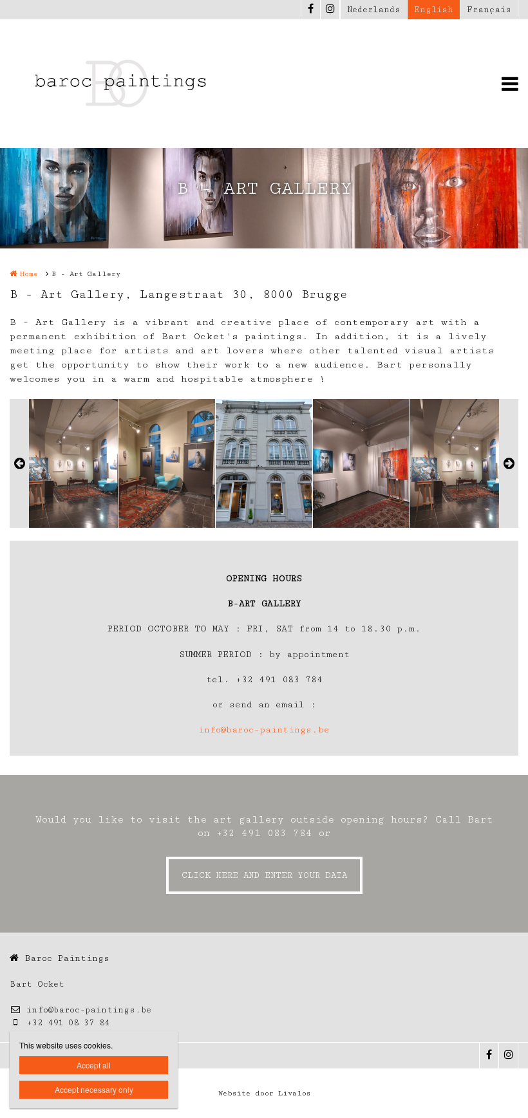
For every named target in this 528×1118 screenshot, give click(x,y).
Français (489, 10)
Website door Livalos (264, 1093)
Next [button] (508, 463)
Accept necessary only (94, 1089)
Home (29, 274)
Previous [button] (19, 463)
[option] (264, 463)
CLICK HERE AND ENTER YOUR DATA (264, 875)
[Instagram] (329, 9)
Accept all (94, 1064)
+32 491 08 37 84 (67, 1023)
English (433, 10)
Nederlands (374, 10)
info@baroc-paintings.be (264, 730)
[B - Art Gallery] (69, 463)
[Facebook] (310, 9)
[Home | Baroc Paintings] (138, 83)
